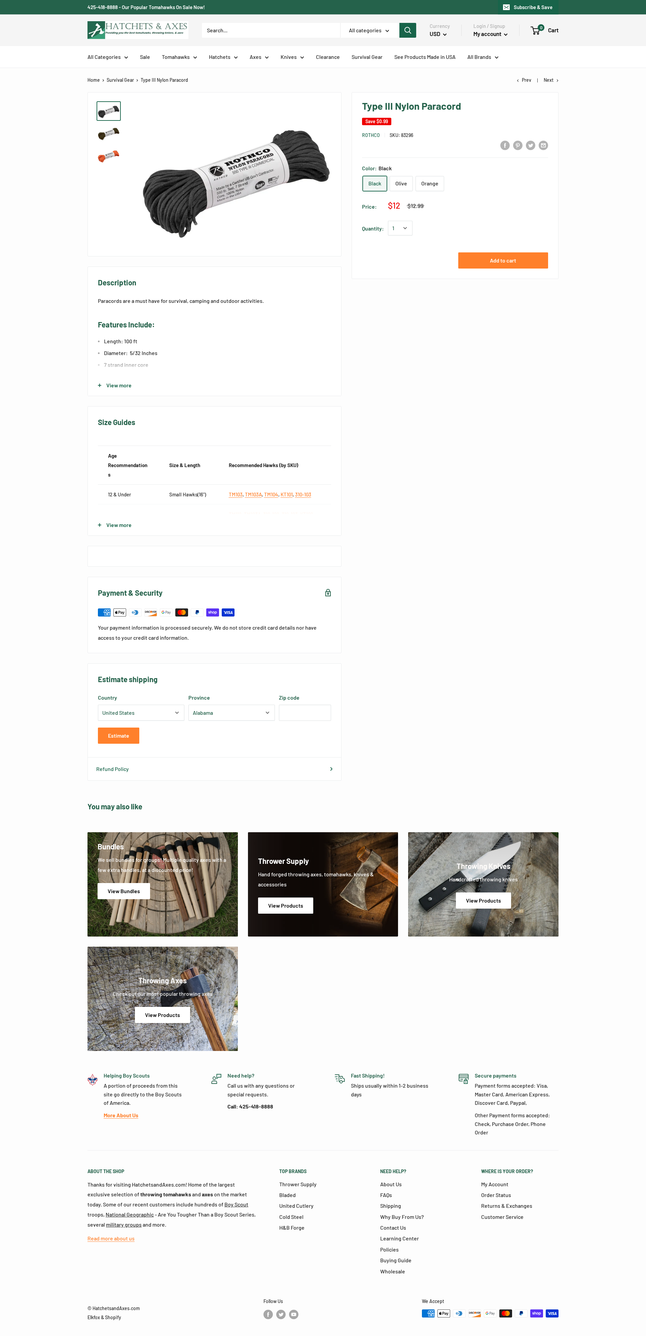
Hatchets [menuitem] (219, 57)
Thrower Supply (298, 1184)
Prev (526, 80)
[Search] (407, 30)
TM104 (271, 494)
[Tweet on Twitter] (530, 145)
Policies (389, 1249)
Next (548, 80)
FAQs (386, 1195)
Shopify (113, 1317)
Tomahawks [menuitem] (176, 57)
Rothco (371, 135)
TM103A (253, 494)
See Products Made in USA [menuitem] (425, 57)
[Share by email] (543, 145)
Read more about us (111, 1238)
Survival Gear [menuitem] (367, 57)
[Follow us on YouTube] (293, 1314)
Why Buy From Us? (402, 1217)
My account (487, 33)
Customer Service (502, 1217)
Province (199, 697)
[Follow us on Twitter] (281, 1314)
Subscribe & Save (533, 7)
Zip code (289, 697)
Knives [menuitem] (289, 57)
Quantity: (373, 228)
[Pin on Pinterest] (518, 145)
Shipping (390, 1205)
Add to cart (503, 260)
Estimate (118, 735)
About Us (391, 1184)
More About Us (121, 1115)
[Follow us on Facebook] (268, 1314)
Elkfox (93, 1317)
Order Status (496, 1195)
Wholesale (392, 1271)
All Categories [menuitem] (104, 57)
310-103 (303, 494)
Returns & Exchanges (506, 1205)
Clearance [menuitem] (328, 57)
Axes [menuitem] (255, 57)
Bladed (287, 1195)
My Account (494, 1184)
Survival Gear (120, 80)
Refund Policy (112, 769)
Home (93, 80)
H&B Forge (291, 1227)
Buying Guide (395, 1260)
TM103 (236, 494)
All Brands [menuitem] (479, 57)
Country (107, 697)
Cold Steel (291, 1217)
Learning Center (399, 1238)
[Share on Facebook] (505, 145)
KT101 (287, 494)
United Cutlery (296, 1205)
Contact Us (393, 1227)
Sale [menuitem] (145, 57)
